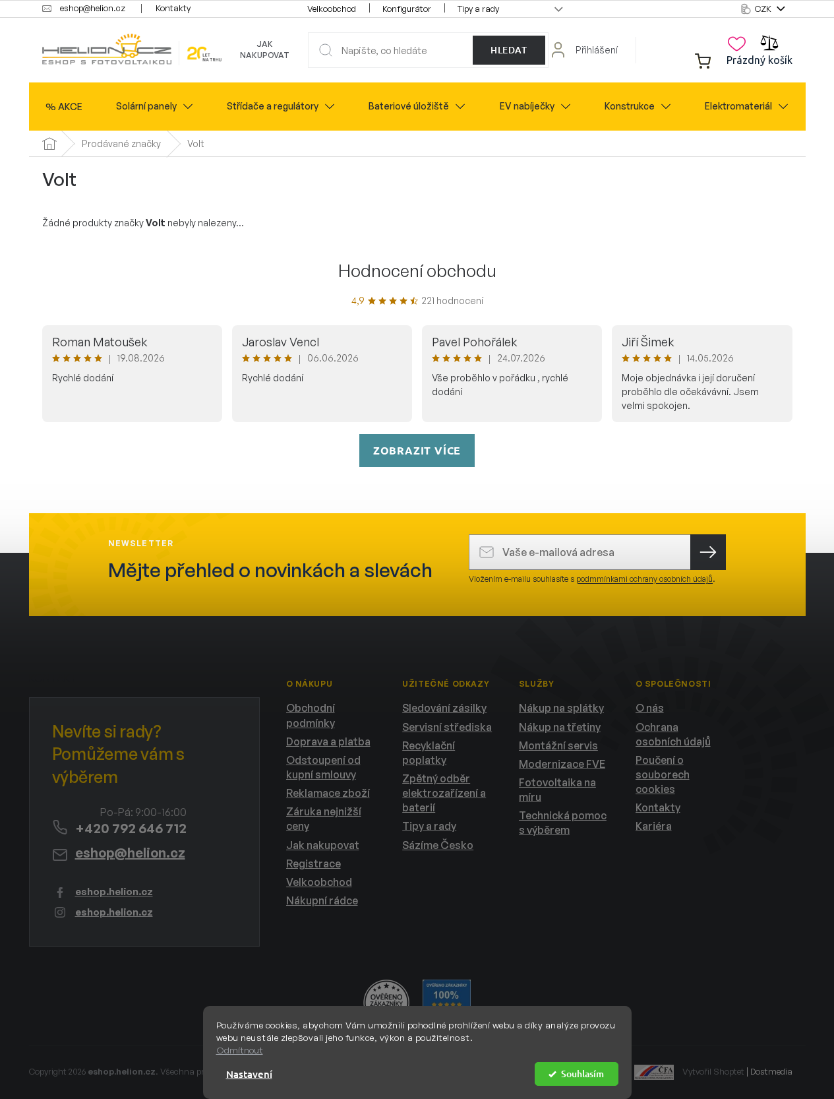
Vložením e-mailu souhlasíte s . (592, 579)
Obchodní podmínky (310, 715)
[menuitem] (64, 106)
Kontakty (173, 8)
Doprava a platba (328, 741)
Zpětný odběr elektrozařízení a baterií (444, 793)
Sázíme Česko (437, 845)
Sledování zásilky (444, 707)
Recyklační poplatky (428, 753)
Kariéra (654, 825)
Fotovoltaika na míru (557, 789)
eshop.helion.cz (114, 891)
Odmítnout (239, 1050)
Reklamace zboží (328, 793)
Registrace (313, 863)
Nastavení (249, 1074)
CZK (764, 8)
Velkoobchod (331, 8)
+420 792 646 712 (131, 828)
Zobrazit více (417, 450)
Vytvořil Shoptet (713, 1071)
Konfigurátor (406, 8)
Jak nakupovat (264, 49)
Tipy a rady (478, 8)
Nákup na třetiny (560, 727)
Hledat (509, 50)
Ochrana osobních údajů (673, 734)
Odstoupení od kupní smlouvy (323, 767)
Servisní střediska (447, 727)
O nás (650, 707)
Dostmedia (771, 1071)
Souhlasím (582, 1073)
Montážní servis (558, 745)
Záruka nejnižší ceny (323, 818)
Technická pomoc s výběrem (563, 822)
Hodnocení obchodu (417, 270)
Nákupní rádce (322, 900)
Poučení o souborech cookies (663, 774)
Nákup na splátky (561, 707)
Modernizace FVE (562, 763)
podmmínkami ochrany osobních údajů (644, 579)
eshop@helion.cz (130, 852)
